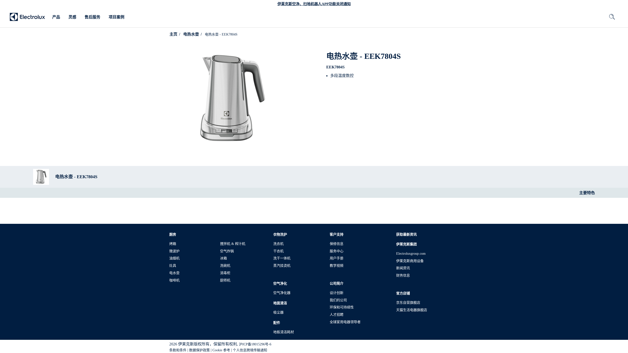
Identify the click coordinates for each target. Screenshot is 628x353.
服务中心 (336, 251)
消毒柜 (225, 273)
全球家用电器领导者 (345, 322)
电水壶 (174, 273)
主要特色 (587, 193)
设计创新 (336, 293)
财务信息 (403, 275)
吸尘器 (278, 312)
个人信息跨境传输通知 (250, 350)
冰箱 (223, 258)
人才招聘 (336, 314)
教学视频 (336, 265)
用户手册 (336, 258)
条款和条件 (177, 350)
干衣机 (278, 251)
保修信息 (336, 244)
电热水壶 (191, 34)
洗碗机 (225, 265)
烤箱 (172, 244)
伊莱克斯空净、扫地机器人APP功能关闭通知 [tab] (314, 4)
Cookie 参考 (221, 350)
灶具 (172, 265)
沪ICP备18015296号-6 (255, 344)
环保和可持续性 (342, 307)
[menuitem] (56, 17)
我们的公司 (338, 300)
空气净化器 (281, 293)
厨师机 (225, 280)
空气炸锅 (227, 251)
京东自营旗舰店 (408, 302)
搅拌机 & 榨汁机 (232, 244)
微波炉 (174, 251)
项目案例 (116, 17)
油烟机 (174, 258)
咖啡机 (174, 280)
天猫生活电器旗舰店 (411, 310)
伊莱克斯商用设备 (410, 261)
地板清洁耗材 (283, 332)
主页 (173, 34)
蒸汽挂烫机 (281, 265)
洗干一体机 (281, 258)
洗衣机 (278, 244)
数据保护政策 (199, 350)
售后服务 (92, 17)
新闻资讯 (403, 268)
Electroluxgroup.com (411, 253)
